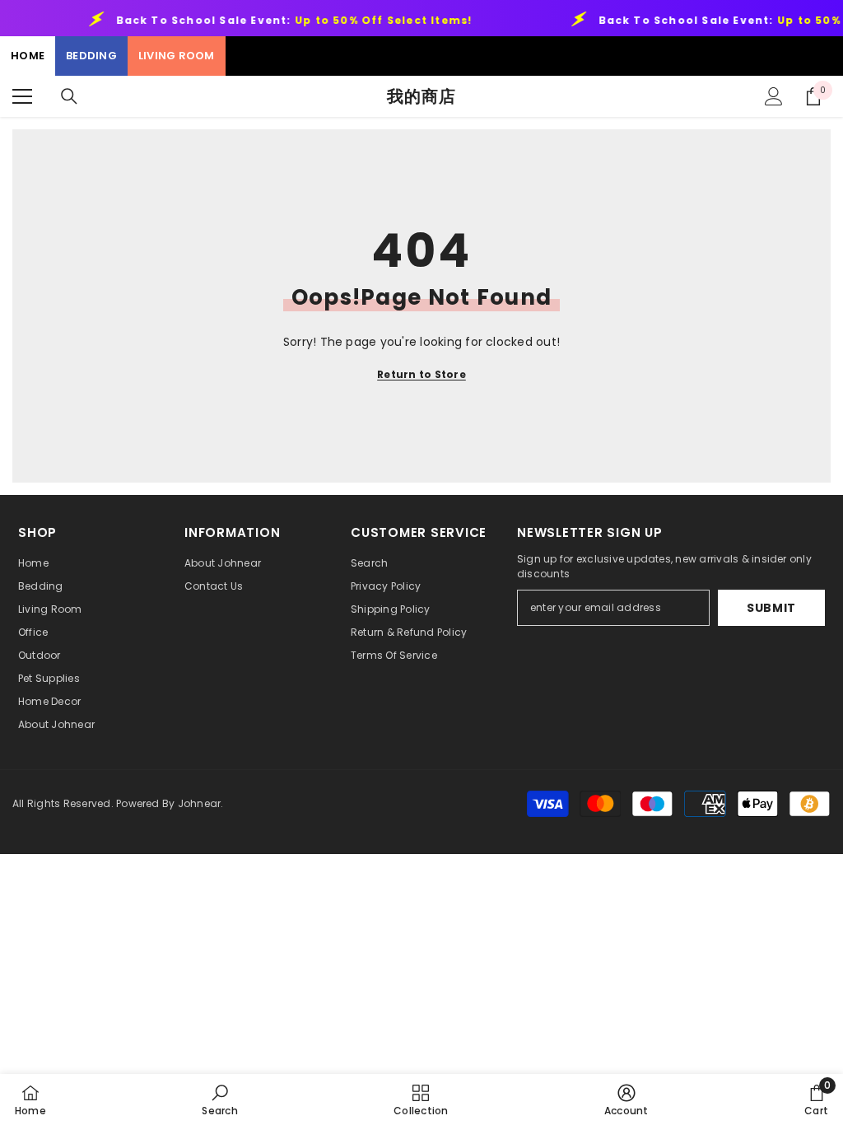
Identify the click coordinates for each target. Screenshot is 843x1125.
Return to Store (421, 374)
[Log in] (774, 96)
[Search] (69, 96)
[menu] (22, 96)
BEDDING (91, 55)
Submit (771, 608)
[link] (219, 1099)
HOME (27, 55)
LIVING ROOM (176, 55)
